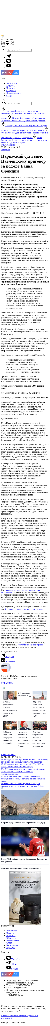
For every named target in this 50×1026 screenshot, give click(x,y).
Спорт (9, 943)
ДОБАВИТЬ (7, 683)
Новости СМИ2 (8, 754)
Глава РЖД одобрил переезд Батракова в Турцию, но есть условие (24, 860)
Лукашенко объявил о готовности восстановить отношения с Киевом (23, 739)
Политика (10, 935)
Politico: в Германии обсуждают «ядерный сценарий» (8, 737)
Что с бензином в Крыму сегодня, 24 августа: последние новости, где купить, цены (24, 140)
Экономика (11, 931)
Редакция (10, 947)
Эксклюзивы (12, 945)
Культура (10, 933)
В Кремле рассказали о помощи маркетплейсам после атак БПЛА (10, 709)
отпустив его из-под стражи (30, 645)
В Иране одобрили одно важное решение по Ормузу (23, 823)
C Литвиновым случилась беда (25, 694)
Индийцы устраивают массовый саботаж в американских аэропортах (39, 739)
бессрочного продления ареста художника (24, 609)
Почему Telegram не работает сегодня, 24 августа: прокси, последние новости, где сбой (24, 119)
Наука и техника (13, 940)
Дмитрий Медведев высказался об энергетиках (21, 869)
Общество (5, 149)
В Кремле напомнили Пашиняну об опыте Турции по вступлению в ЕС (39, 709)
